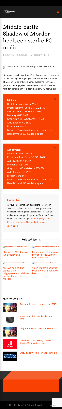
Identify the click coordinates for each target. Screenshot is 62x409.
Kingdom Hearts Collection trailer (36, 328)
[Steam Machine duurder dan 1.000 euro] (10, 323)
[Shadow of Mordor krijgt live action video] (16, 245)
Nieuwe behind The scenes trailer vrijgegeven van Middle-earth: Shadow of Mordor (16, 273)
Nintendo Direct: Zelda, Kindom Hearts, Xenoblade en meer (35, 341)
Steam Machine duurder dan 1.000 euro (36, 317)
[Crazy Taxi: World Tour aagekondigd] (10, 360)
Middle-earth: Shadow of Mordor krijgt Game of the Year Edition (45, 254)
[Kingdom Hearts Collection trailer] (10, 335)
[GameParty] (9, 13)
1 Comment (37, 55)
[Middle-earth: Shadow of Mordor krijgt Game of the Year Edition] (45, 245)
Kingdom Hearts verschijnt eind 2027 (37, 304)
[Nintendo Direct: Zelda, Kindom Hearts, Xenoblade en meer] (10, 348)
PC (48, 55)
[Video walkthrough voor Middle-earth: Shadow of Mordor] (45, 261)
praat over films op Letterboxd (30, 222)
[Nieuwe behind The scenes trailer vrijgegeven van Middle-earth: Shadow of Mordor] (16, 261)
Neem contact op (48, 405)
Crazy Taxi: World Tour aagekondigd (38, 352)
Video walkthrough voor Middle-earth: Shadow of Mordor (45, 270)
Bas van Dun (10, 55)
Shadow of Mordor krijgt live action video (16, 253)
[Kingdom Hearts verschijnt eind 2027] (10, 311)
